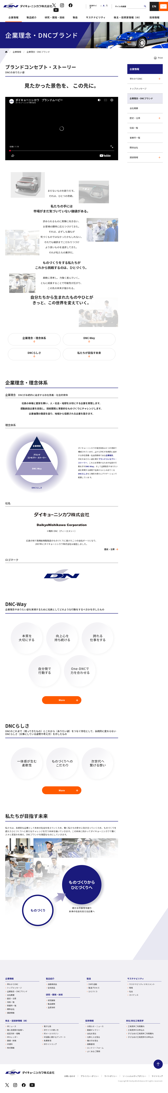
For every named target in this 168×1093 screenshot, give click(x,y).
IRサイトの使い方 (51, 1030)
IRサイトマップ (50, 1044)
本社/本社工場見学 (135, 1020)
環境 (131, 988)
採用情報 (154, 17)
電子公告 (47, 1026)
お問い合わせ (69, 1076)
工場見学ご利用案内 (136, 1026)
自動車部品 (52, 984)
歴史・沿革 (109, 549)
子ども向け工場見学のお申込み (141, 1037)
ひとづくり (93, 991)
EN (154, 6)
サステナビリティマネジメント (142, 984)
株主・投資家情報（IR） (127, 17)
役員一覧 (134, 127)
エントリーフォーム (95, 1048)
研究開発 (51, 1000)
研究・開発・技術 (55, 17)
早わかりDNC (136, 78)
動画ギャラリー (93, 1030)
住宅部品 (51, 988)
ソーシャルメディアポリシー (134, 1076)
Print (160, 57)
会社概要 (134, 108)
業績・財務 (11, 1040)
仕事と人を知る (93, 1037)
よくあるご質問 (93, 1051)
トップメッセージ (138, 88)
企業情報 (14, 17)
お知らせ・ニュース (95, 1026)
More (62, 700)
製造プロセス (93, 988)
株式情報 (10, 1048)
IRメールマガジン (51, 1033)
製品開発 (51, 1004)
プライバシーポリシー (90, 1076)
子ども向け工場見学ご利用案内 (141, 1033)
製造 (75, 17)
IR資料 (10, 1044)
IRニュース (11, 1026)
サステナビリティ (96, 17)
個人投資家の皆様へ (15, 1030)
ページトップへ (158, 1064)
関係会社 (134, 147)
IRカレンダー (12, 1037)
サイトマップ (157, 1076)
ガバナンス (133, 995)
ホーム (6, 52)
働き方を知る (92, 1040)
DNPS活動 (92, 984)
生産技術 (51, 1007)
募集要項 (90, 1044)
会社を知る (91, 1033)
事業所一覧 (135, 137)
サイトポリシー (110, 1076)
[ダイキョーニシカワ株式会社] (27, 6)
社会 (131, 991)
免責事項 (47, 1040)
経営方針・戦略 (13, 1033)
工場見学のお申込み (136, 1030)
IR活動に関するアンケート (55, 1037)
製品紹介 (32, 17)
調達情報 (134, 157)
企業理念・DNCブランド (141, 98)
